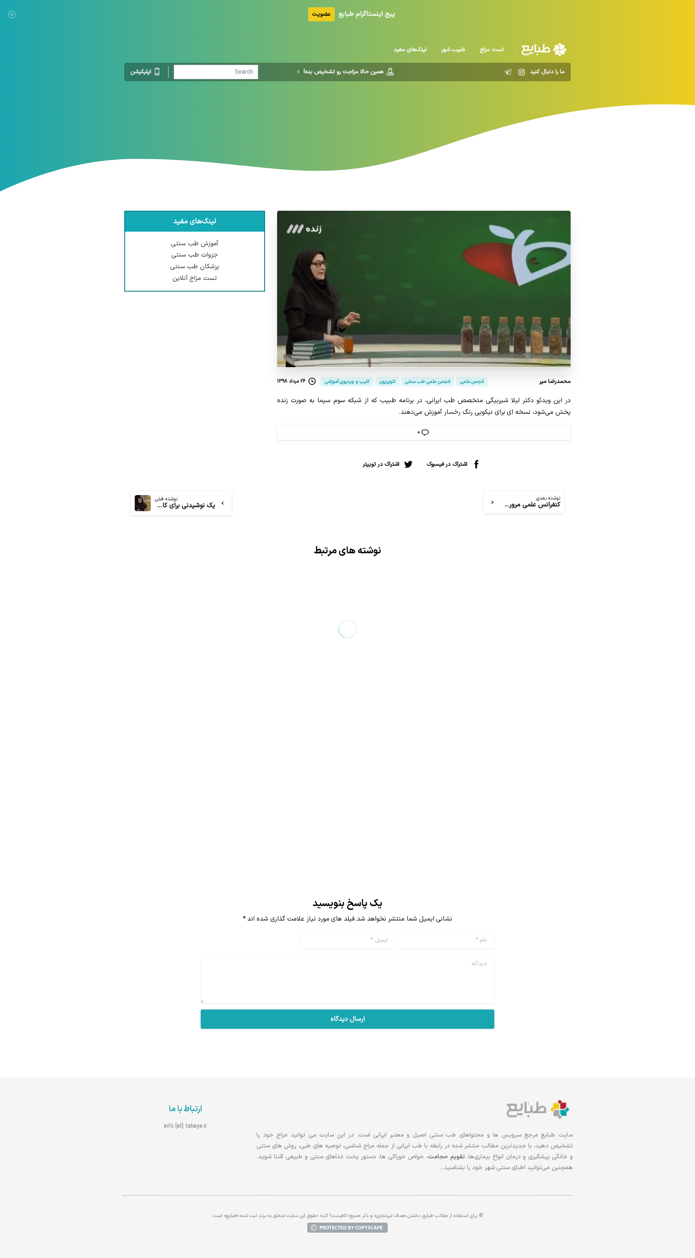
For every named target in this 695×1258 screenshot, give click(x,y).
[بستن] (11, 14)
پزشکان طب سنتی (194, 266)
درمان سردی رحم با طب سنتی (506, 763)
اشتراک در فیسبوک (447, 464)
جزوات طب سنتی (194, 255)
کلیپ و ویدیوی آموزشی (356, 114)
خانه (442, 114)
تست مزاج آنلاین (195, 278)
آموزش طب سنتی (194, 244)
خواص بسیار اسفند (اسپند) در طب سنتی (254, 763)
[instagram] (521, 72)
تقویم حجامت (446, 1156)
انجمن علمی (411, 114)
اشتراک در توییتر (381, 464)
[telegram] (508, 72)
